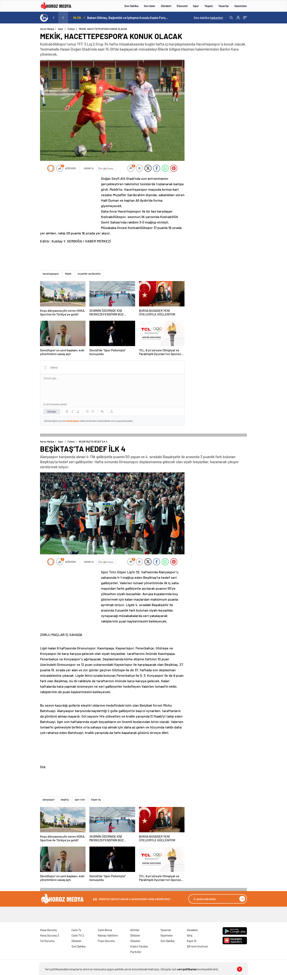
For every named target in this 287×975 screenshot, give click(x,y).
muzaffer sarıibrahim (89, 273)
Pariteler (136, 952)
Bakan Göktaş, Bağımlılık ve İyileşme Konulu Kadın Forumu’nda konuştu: (128, 18)
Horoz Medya (47, 28)
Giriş (189, 935)
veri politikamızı (187, 969)
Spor (196, 6)
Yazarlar (223, 6)
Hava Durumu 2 (49, 935)
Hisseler (135, 941)
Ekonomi (182, 6)
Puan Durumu (106, 941)
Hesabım (192, 930)
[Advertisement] (24, 102)
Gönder (51, 411)
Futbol (71, 28)
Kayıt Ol (191, 941)
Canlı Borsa (105, 930)
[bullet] (92, 411)
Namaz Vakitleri (108, 935)
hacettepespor (51, 273)
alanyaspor (49, 799)
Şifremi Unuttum (197, 946)
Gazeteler (240, 6)
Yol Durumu (47, 941)
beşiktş (65, 799)
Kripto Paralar (139, 946)
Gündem (166, 6)
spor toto (80, 799)
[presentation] (53, 17)
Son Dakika (131, 6)
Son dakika (208, 18)
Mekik (68, 273)
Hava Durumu (48, 930)
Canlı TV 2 (77, 935)
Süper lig (96, 799)
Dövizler (76, 941)
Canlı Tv (76, 930)
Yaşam (208, 6)
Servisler (149, 6)
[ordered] (87, 411)
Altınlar (135, 930)
